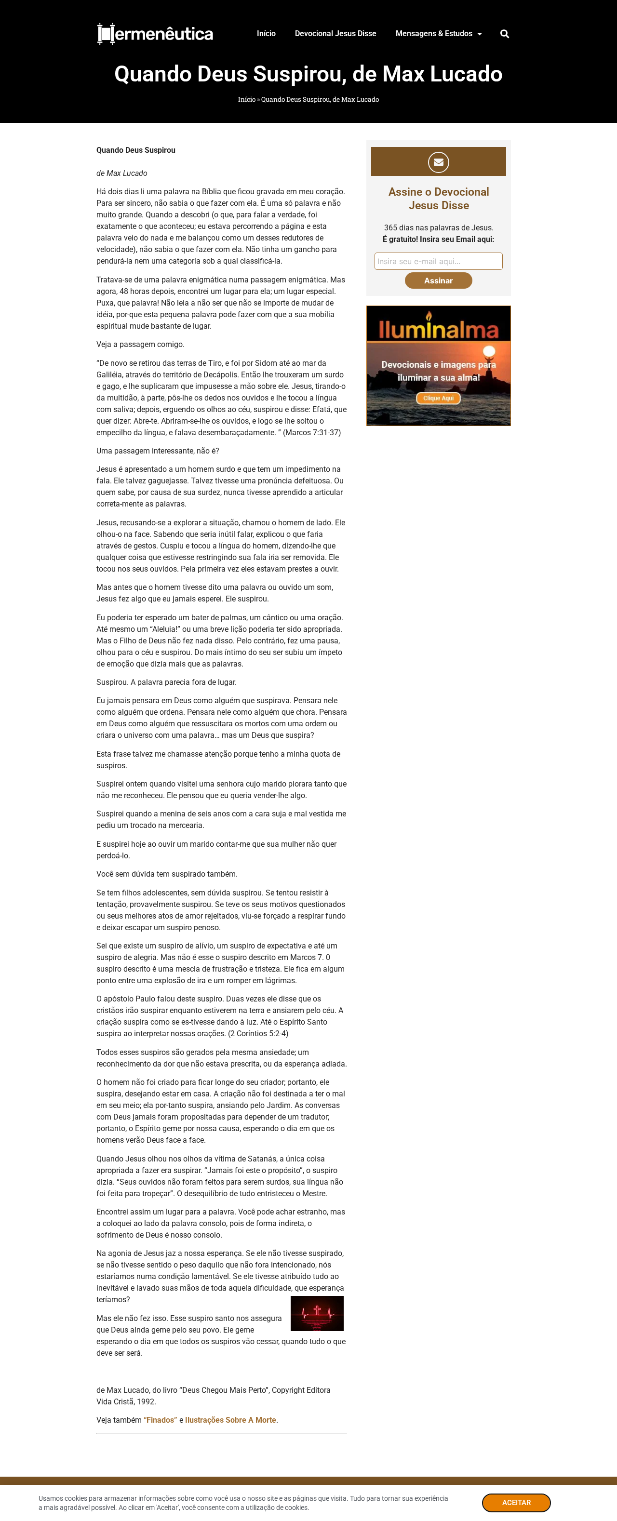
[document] (308, 760)
